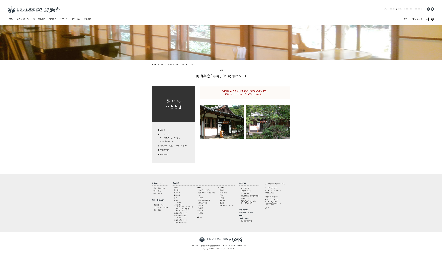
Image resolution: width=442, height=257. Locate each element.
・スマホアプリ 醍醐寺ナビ (272, 190)
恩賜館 (162, 130)
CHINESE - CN (408, 9)
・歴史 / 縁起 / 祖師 (158, 188)
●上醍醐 (221, 188)
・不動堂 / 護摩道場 (203, 200)
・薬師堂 (221, 195)
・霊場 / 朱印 (156, 210)
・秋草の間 (176, 193)
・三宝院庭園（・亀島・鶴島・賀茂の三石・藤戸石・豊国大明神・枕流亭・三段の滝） (183, 208)
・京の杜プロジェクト (270, 199)
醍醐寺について (23, 19)
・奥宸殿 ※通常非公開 (180, 220)
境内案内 (52, 19)
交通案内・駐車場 (246, 212)
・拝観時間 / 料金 (158, 205)
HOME (10, 19)
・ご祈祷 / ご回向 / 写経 (160, 207)
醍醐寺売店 (164, 154)
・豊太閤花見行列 (245, 193)
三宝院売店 (164, 150)
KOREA (400, 9)
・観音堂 (200, 208)
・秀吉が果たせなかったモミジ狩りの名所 (247, 202)
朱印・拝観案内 (39, 19)
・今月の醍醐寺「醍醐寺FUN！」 (274, 184)
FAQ (405, 19)
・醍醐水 (221, 190)
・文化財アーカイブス (270, 197)
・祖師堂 (200, 205)
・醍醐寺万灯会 (244, 198)
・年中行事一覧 (244, 188)
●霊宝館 (199, 217)
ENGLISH (392, 9)
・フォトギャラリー (270, 188)
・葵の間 (176, 190)
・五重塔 (200, 198)
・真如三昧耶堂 (202, 203)
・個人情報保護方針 (246, 221)
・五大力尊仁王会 (245, 191)
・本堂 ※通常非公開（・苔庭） (179, 216)
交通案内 (87, 19)
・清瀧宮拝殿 (222, 193)
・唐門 (175, 198)
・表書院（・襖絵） (177, 201)
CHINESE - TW (418, 9)
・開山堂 (221, 203)
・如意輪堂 (222, 200)
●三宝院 (175, 188)
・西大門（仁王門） (203, 190)
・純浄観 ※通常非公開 (180, 213)
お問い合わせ (417, 19)
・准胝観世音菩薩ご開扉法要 (249, 196)
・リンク (266, 208)
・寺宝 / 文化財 (157, 193)
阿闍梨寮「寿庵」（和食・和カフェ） (174, 146)
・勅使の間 (176, 195)
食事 (162, 64)
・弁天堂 (200, 210)
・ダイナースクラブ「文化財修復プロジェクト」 (273, 203)
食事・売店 (75, 19)
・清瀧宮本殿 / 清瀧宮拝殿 (206, 193)
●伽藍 (199, 188)
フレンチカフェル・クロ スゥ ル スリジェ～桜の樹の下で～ (170, 137)
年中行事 (63, 19)
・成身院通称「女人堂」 (226, 205)
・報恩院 (200, 213)
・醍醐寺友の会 (268, 193)
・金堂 (199, 195)
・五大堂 (221, 198)
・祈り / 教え (156, 191)
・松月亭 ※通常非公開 (180, 223)
